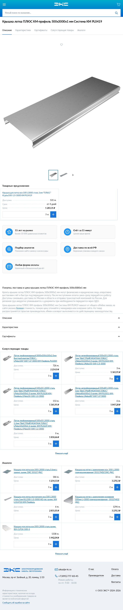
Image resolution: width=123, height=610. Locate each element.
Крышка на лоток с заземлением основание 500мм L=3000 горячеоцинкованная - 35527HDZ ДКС (97, 499)
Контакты (116, 582)
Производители (96, 575)
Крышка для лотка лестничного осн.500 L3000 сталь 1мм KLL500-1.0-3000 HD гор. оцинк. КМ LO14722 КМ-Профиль (35, 499)
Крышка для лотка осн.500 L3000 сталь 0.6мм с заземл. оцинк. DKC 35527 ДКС (35, 470)
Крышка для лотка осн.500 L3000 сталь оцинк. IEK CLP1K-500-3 (35, 527)
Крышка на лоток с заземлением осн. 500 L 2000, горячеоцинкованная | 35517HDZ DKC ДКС (97, 470)
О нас (91, 569)
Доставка (115, 575)
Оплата (114, 569)
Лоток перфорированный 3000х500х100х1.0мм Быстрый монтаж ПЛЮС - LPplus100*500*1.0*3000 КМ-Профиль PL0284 (35, 358)
